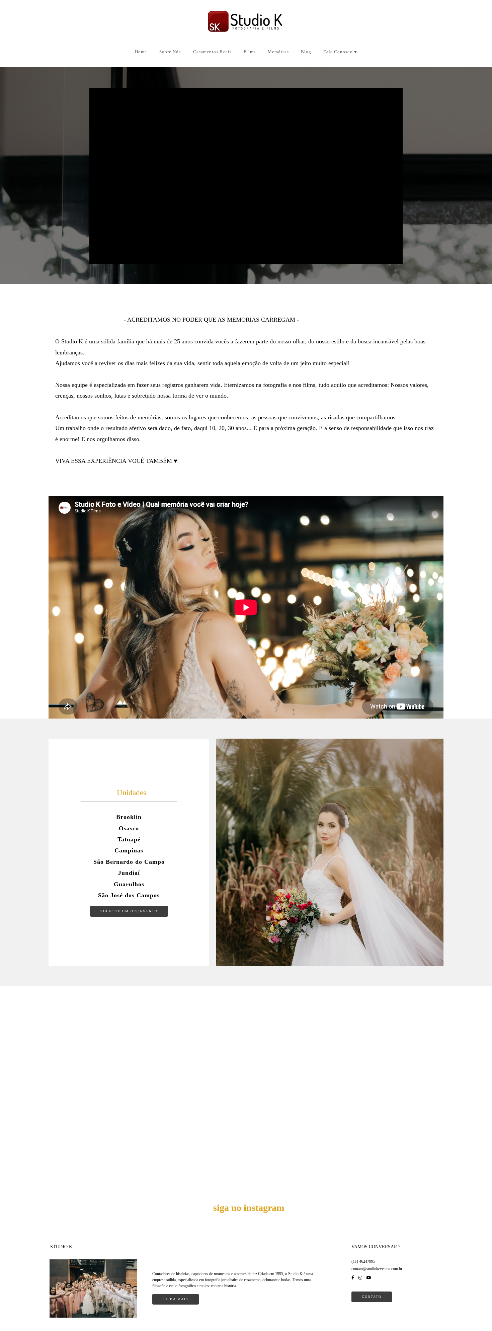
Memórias (278, 51)
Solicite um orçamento (129, 911)
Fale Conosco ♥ (340, 51)
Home (141, 51)
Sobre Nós (170, 51)
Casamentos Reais (212, 51)
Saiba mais (175, 1299)
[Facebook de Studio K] (352, 1278)
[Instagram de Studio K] (360, 1278)
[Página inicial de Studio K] (246, 22)
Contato (372, 1297)
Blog (306, 51)
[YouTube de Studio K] (368, 1278)
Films (250, 51)
